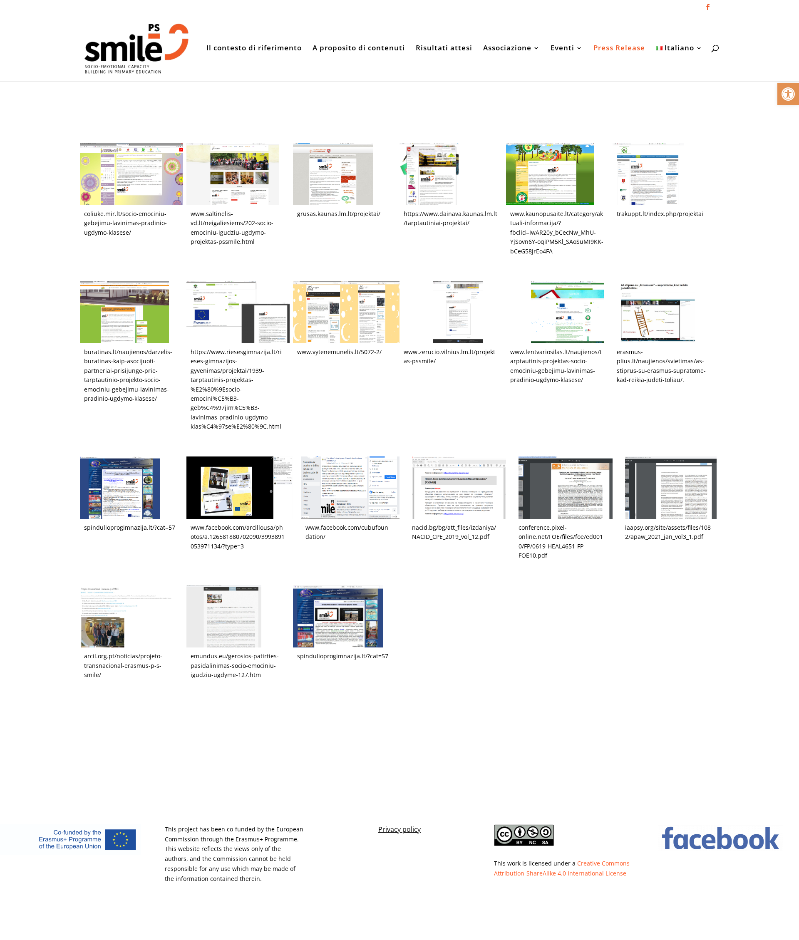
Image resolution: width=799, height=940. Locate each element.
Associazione (507, 48)
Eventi (562, 48)
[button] (788, 94)
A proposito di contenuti (359, 48)
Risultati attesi (444, 48)
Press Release (619, 48)
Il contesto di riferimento (254, 48)
